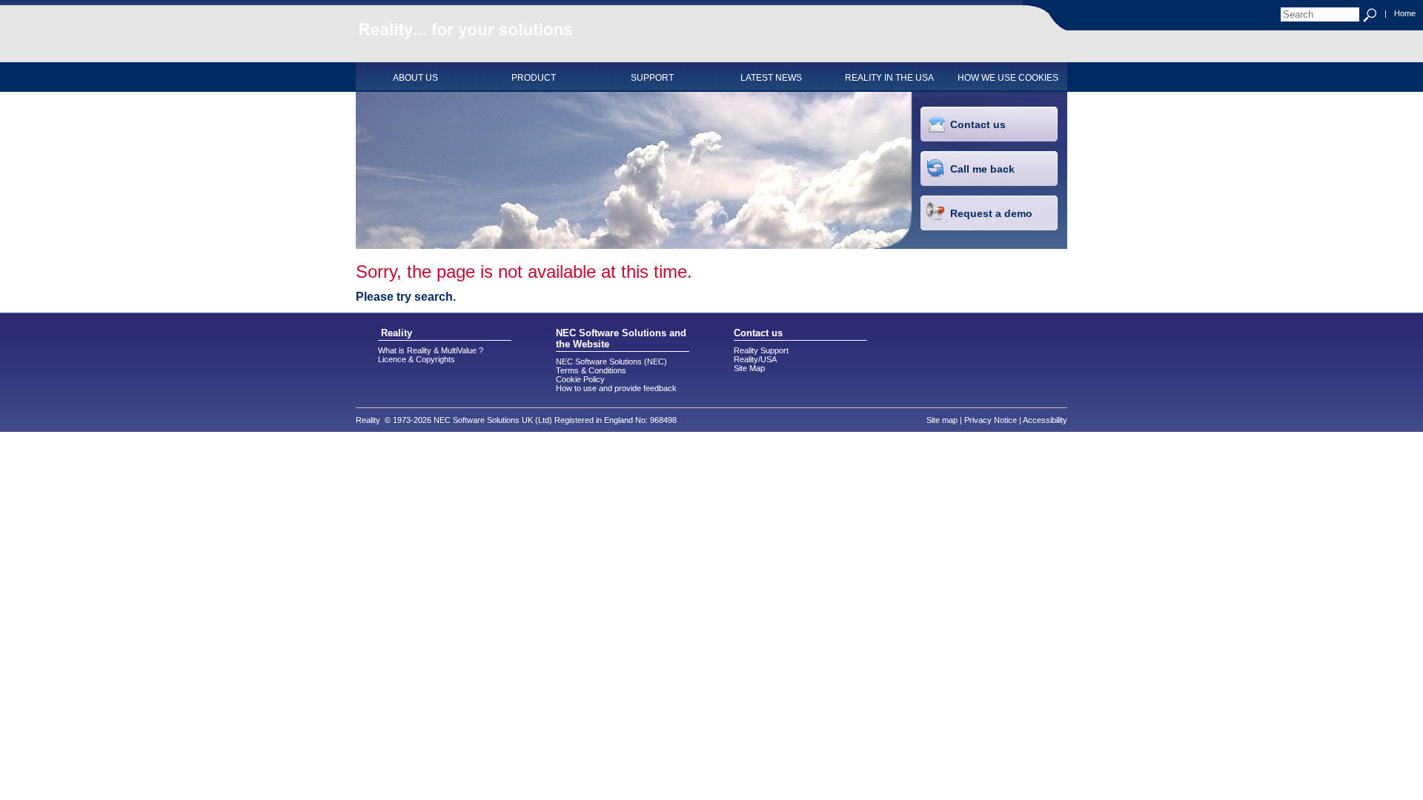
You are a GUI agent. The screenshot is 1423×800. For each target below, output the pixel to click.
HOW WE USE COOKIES (1008, 78)
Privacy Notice (990, 420)
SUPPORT (652, 78)
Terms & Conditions (591, 370)
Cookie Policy (580, 379)
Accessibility (1045, 420)
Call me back (982, 169)
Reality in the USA (889, 78)
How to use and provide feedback (616, 388)
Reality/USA (755, 359)
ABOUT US (415, 78)
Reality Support (761, 350)
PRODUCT (533, 78)
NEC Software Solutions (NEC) (611, 361)
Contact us (978, 124)
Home (1405, 13)
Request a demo (991, 213)
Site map (942, 420)
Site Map (749, 368)
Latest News (771, 78)
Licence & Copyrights (416, 359)
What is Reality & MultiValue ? (430, 350)
